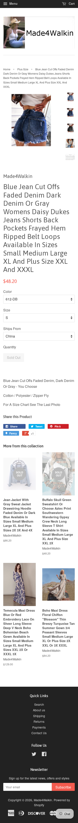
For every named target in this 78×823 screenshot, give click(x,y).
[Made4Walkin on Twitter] (34, 754)
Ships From (12, 328)
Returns (39, 721)
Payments (39, 727)
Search (39, 704)
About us (39, 710)
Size (6, 310)
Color (7, 291)
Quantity (9, 346)
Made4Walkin (43, 800)
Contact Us (39, 733)
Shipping (39, 716)
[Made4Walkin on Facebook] (44, 754)
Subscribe (63, 787)
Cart (71, 3)
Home (6, 69)
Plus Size (22, 69)
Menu (13, 3)
